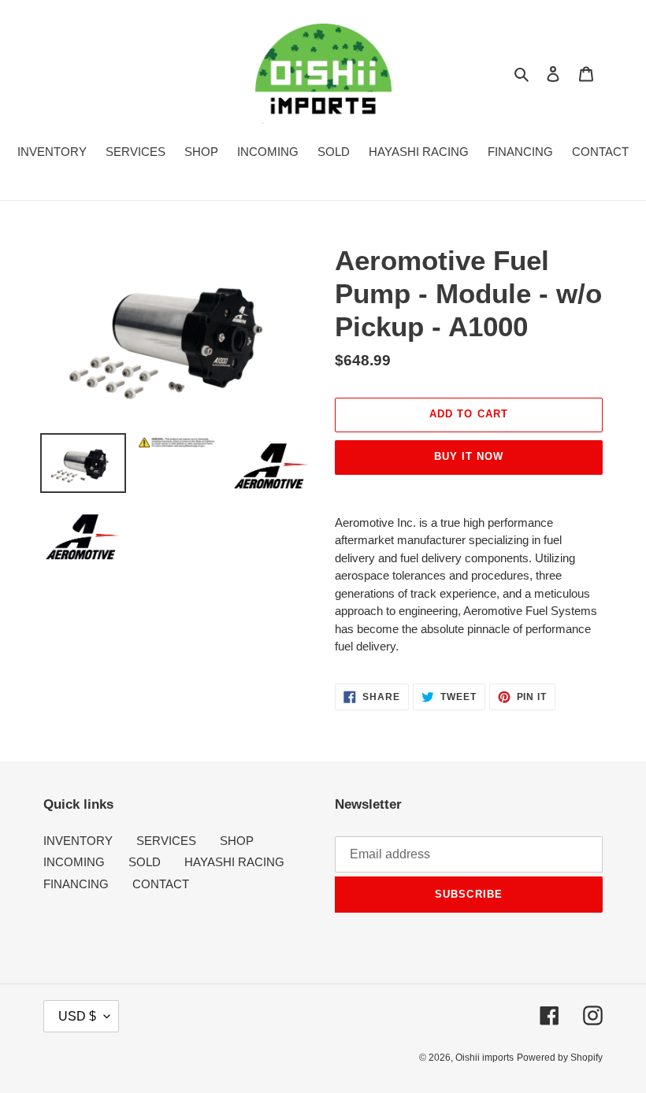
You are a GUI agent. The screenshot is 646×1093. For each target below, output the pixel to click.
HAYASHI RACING (234, 862)
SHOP (237, 840)
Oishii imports (484, 1057)
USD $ (77, 1016)
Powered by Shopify (560, 1057)
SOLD (144, 862)
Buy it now (468, 456)
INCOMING (74, 862)
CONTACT (160, 884)
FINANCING (76, 884)
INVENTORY (78, 840)
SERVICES (166, 840)
